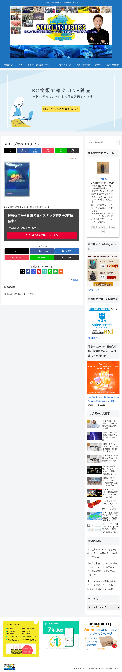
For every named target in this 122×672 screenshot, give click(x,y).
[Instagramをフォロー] (33, 271)
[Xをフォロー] (22, 271)
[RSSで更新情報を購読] (60, 271)
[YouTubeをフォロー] (39, 271)
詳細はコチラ (93, 290)
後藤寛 (103, 179)
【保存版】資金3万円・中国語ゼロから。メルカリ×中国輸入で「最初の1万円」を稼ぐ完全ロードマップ (102, 569)
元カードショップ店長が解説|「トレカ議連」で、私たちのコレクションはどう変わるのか (102, 585)
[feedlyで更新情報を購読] (55, 271)
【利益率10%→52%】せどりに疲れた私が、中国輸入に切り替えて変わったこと (102, 553)
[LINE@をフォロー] (50, 271)
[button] (73, 150)
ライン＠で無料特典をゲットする (42, 235)
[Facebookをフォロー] (28, 271)
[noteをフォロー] (44, 271)
